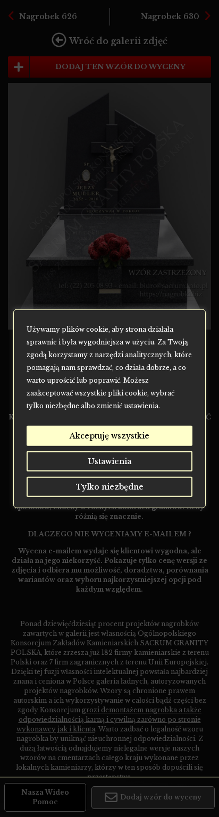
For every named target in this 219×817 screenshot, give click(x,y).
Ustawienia (109, 461)
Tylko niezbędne (110, 486)
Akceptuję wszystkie (109, 435)
